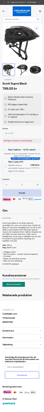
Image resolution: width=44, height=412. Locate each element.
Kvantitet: (6, 179)
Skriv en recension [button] (13, 284)
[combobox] (22, 19)
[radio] (22, 166)
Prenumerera (22, 375)
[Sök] (38, 19)
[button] (3, 11)
